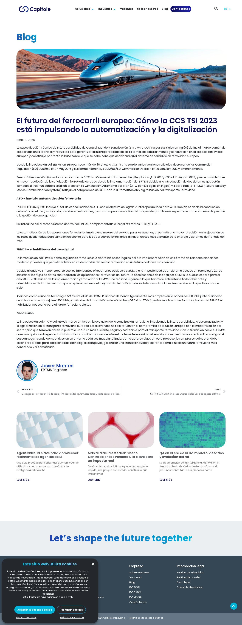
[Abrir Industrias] (114, 9)
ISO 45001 (135, 597)
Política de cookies (26, 617)
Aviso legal (183, 582)
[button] (93, 564)
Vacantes (135, 577)
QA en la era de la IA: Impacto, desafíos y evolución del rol (191, 455)
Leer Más (22, 480)
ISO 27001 (135, 592)
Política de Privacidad (72, 617)
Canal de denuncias (189, 587)
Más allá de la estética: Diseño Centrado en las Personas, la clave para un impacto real (120, 457)
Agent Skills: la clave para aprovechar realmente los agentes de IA (47, 455)
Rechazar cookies (71, 610)
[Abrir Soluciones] (92, 9)
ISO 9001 (134, 587)
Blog (132, 582)
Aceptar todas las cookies (34, 610)
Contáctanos (138, 602)
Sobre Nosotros (139, 572)
